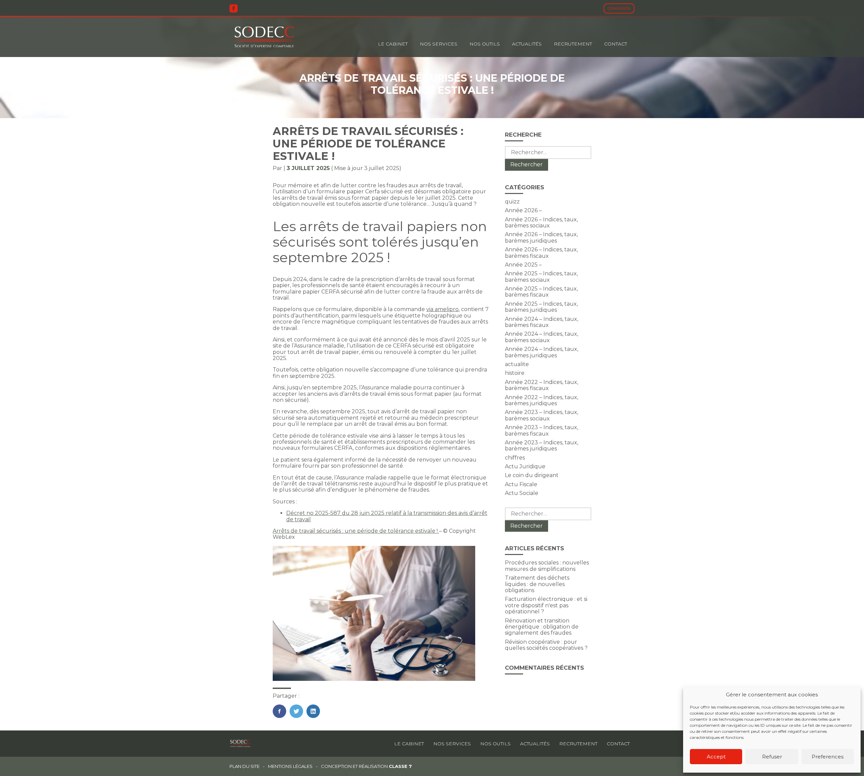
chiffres (515, 457)
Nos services (452, 744)
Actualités (527, 44)
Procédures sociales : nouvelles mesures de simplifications (547, 565)
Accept (716, 756)
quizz (512, 201)
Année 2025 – (523, 264)
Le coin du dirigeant (532, 475)
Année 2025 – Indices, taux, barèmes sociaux (541, 276)
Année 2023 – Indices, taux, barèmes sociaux (541, 415)
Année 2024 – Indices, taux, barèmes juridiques (541, 352)
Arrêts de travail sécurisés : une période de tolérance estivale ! (356, 531)
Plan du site (245, 766)
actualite (517, 364)
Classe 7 (400, 766)
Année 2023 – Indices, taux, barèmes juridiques (541, 445)
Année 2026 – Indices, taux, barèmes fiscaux (541, 252)
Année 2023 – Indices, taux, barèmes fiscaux (541, 430)
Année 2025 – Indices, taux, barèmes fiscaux (541, 291)
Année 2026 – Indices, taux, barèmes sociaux (541, 222)
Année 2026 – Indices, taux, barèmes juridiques (541, 237)
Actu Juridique (525, 466)
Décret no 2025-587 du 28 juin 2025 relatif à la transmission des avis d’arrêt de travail (386, 516)
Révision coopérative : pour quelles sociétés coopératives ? (546, 645)
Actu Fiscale (521, 484)
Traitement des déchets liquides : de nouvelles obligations (537, 584)
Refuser (772, 756)
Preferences (827, 756)
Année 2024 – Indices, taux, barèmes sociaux (541, 337)
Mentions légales (290, 766)
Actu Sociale (521, 493)
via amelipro (442, 309)
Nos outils (484, 44)
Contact (615, 44)
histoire (514, 373)
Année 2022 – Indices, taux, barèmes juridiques (541, 400)
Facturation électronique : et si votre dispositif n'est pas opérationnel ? (546, 605)
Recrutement (573, 44)
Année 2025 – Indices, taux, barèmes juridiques (541, 307)
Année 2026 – (523, 210)
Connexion (619, 8)
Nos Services (438, 44)
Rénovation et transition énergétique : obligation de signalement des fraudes (541, 626)
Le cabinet (393, 44)
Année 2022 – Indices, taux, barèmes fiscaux (541, 385)
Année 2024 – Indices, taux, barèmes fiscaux (541, 322)
